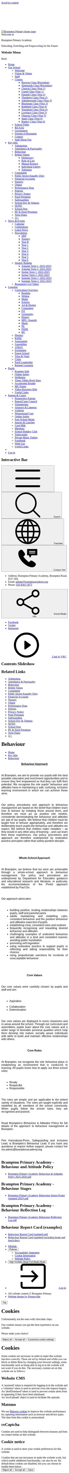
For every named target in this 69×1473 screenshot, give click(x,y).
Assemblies (21, 344)
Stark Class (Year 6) (32, 118)
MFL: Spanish (29, 320)
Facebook (13, 622)
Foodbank (20, 440)
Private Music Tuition (26, 437)
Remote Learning (24, 365)
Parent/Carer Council (26, 401)
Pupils (11, 368)
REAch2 (19, 127)
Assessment (21, 341)
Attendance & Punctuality (28, 148)
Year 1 (24, 245)
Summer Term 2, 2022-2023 (36, 281)
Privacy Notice (22, 193)
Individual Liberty (31, 166)
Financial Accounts (25, 178)
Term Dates (21, 214)
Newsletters (21, 233)
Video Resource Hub (26, 389)
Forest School (22, 353)
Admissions (21, 145)
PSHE (24, 329)
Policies (19, 190)
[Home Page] (18, 31)
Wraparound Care (24, 413)
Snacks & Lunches (25, 422)
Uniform (19, 410)
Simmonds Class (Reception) (36, 85)
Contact (19, 136)
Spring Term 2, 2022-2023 (35, 275)
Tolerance (26, 169)
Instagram (13, 628)
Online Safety (22, 374)
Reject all (7, 1339)
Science (25, 302)
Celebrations (21, 226)
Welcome (20, 70)
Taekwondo (21, 434)
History (25, 317)
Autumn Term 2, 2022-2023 (36, 269)
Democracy (27, 157)
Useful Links (21, 392)
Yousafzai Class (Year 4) (34, 109)
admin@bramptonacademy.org (32, 581)
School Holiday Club (26, 431)
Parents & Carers (17, 395)
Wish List (20, 443)
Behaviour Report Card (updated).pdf (28, 1234)
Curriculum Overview (26, 290)
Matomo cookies (18, 1411)
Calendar (19, 223)
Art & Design (28, 305)
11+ (17, 217)
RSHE (18, 338)
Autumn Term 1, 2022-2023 (36, 266)
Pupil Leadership (24, 362)
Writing (25, 296)
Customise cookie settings (41, 1339)
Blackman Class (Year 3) (34, 103)
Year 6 (24, 260)
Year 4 (24, 254)
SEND (18, 205)
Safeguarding (22, 199)
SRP (23, 236)
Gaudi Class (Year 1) (32, 91)
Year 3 (24, 251)
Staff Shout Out (23, 139)
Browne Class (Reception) (35, 82)
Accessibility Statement (27, 1252)
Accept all (20, 1339)
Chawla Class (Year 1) (33, 88)
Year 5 (24, 257)
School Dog (21, 208)
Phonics (19, 335)
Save (30, 1470)
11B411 (19, 347)
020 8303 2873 (24, 584)
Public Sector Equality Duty (29, 175)
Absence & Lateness (26, 407)
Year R (25, 242)
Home (11, 64)
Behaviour (20, 151)
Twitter (12, 625)
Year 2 (24, 248)
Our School (14, 67)
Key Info (13, 142)
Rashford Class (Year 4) (34, 106)
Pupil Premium (22, 196)
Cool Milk (20, 425)
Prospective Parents (25, 398)
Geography (27, 314)
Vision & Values (23, 73)
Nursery (19, 181)
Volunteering (21, 404)
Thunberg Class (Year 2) (34, 97)
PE (23, 326)
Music (24, 323)
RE (23, 332)
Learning (13, 287)
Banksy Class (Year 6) (33, 121)
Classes (19, 79)
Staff (17, 76)
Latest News (21, 230)
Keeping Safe (22, 371)
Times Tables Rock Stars (28, 380)
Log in (11, 452)
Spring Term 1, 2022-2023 (35, 272)
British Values (22, 154)
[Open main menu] (27, 478)
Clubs (18, 359)
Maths (24, 299)
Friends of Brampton (26, 133)
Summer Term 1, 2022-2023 (36, 278)
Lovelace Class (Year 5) (34, 112)
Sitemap (12, 1246)
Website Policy (22, 1258)
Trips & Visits (22, 356)
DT (23, 311)
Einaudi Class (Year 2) (33, 94)
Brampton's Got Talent (27, 284)
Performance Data (24, 187)
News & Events (16, 220)
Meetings (19, 428)
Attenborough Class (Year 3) (36, 100)
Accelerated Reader (25, 383)
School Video (22, 124)
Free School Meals (24, 419)
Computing (27, 308)
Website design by (24, 1296)
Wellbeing (20, 377)
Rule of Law (28, 160)
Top (4, 1302)
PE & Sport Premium (26, 211)
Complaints (21, 172)
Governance (21, 130)
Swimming (20, 350)
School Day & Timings (27, 202)
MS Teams (20, 386)
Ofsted (18, 184)
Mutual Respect (29, 163)
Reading (25, 293)
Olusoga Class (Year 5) (33, 115)
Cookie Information (25, 1255)
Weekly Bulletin (23, 263)
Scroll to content (10, 2)
